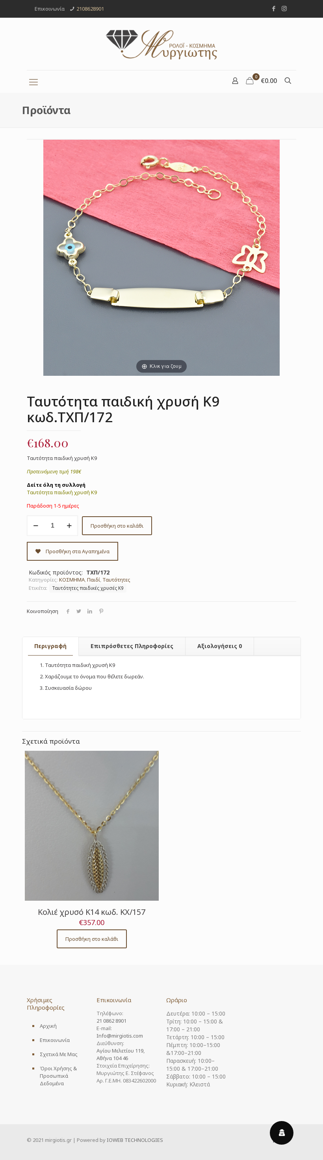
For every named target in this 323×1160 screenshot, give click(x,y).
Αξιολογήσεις (219, 646)
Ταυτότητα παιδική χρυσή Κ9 (62, 492)
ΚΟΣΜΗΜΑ (72, 579)
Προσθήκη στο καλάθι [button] (91, 938)
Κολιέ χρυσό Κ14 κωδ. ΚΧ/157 (91, 912)
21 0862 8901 (111, 1020)
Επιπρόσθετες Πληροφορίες (132, 646)
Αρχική (48, 1025)
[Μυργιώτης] (161, 44)
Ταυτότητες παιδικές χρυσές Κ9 (88, 588)
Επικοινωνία (55, 1040)
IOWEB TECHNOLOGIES (135, 1139)
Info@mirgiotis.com (120, 1035)
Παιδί (93, 579)
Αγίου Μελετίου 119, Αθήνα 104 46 (121, 1054)
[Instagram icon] (284, 8)
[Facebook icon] (273, 8)
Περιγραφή (50, 646)
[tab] (50, 646)
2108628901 (90, 8)
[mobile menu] (33, 81)
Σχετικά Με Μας (59, 1054)
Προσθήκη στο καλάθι (117, 525)
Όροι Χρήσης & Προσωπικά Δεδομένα (58, 1076)
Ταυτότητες (116, 579)
